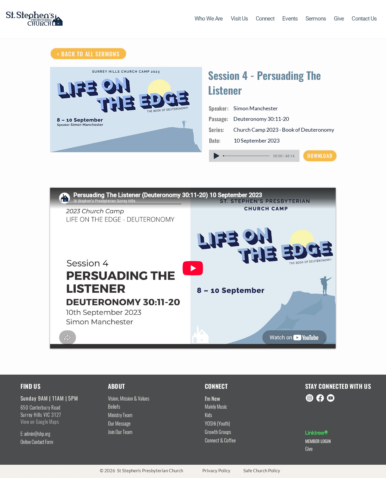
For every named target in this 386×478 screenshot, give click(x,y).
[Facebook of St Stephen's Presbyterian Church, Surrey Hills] (320, 398)
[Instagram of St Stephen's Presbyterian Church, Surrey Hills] (309, 398)
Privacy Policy (216, 470)
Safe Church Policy (261, 470)
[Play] (216, 156)
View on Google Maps (40, 422)
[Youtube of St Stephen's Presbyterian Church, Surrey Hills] (330, 398)
